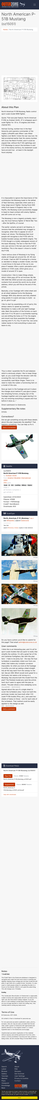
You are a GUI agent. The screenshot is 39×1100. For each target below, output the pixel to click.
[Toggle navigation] (34, 5)
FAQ (16, 1069)
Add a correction (9, 427)
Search (4, 1067)
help (31, 518)
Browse (4, 1071)
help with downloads (10, 794)
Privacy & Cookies (21, 1078)
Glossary (17, 1071)
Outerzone (25, 521)
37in (5, 483)
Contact (17, 1081)
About (16, 1067)
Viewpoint (5, 1083)
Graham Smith (11, 476)
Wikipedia (10, 521)
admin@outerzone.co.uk (27, 642)
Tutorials (5, 1076)
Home (5, 29)
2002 (6, 480)
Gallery (4, 1074)
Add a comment (9, 709)
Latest (4, 1069)
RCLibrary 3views (13, 528)
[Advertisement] (19, 52)
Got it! (19, 1097)
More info (31, 1094)
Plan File (8, 776)
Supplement (9, 785)
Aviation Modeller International (19, 478)
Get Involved (19, 1074)
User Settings (19, 1076)
